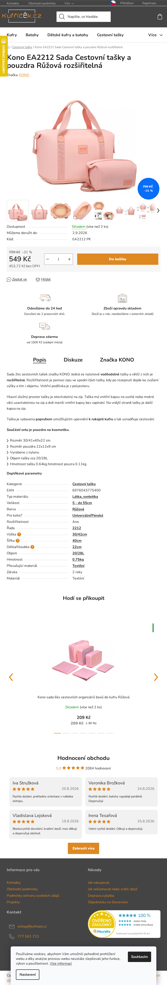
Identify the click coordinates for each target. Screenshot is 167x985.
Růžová (78, 509)
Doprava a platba (101, 895)
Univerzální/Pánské (87, 515)
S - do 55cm (82, 503)
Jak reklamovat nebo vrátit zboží (112, 889)
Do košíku (117, 259)
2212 (76, 528)
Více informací (61, 963)
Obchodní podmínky (42, 3)
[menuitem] (11, 35)
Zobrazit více (83, 848)
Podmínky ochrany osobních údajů (33, 895)
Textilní (78, 565)
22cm (77, 547)
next (156, 677)
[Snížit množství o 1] (47, 259)
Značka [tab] (117, 359)
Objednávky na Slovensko (108, 902)
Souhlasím (139, 956)
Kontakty (13, 3)
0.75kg (78, 559)
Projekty (13, 902)
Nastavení (28, 974)
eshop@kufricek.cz (32, 926)
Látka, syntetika (85, 496)
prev (11, 677)
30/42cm (79, 534)
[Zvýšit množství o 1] (69, 259)
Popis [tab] (39, 359)
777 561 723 (28, 936)
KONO (24, 75)
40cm (77, 540)
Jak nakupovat (98, 882)
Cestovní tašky (84, 484)
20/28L (78, 553)
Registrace (149, 3)
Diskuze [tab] (73, 359)
